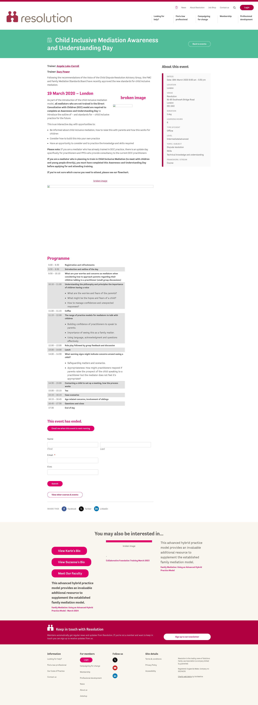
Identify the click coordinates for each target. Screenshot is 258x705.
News (183, 7)
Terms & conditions (153, 659)
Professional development (246, 18)
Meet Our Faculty (70, 573)
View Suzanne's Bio (71, 562)
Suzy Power (63, 71)
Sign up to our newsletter (187, 636)
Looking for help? (159, 18)
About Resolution (197, 7)
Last (102, 448)
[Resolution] (39, 14)
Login (246, 7)
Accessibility (150, 671)
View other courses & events (65, 494)
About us (83, 690)
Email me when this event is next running (71, 428)
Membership (226, 16)
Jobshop (83, 696)
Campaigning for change (204, 18)
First (50, 448)
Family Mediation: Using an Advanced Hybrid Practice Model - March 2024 (72, 609)
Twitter (88, 509)
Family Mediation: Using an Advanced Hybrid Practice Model (181, 569)
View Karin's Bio (69, 551)
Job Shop (212, 7)
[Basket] (176, 7)
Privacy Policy (151, 665)
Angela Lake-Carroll (68, 66)
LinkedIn (104, 509)
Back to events (199, 44)
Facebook (72, 509)
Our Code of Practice (55, 671)
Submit (55, 483)
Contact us (224, 7)
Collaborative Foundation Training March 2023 (128, 560)
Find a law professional (182, 18)
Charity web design (185, 677)
